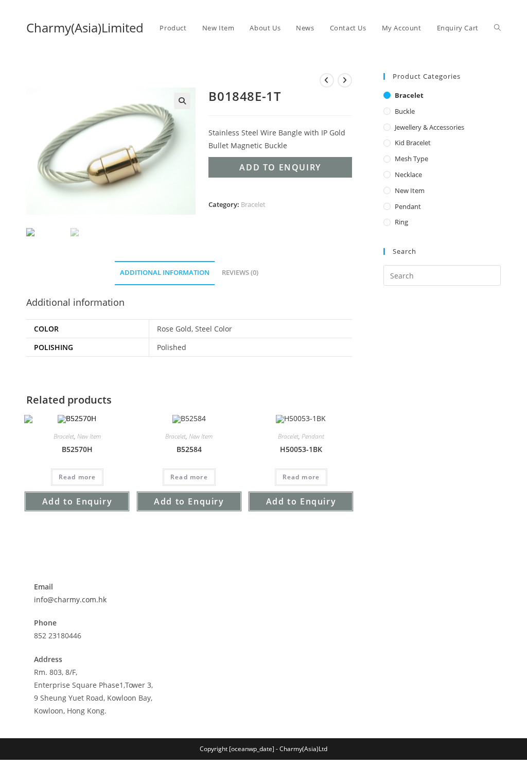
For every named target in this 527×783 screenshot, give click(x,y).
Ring (401, 222)
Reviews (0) (240, 272)
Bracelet (253, 204)
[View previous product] (327, 80)
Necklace (408, 174)
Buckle (405, 111)
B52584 (189, 449)
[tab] (165, 273)
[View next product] (345, 80)
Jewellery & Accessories (429, 127)
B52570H (77, 449)
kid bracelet (413, 142)
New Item (89, 436)
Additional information (164, 272)
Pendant (313, 436)
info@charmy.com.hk (70, 599)
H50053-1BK (301, 449)
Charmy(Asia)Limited (85, 27)
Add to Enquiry (280, 167)
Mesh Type (411, 158)
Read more (77, 477)
